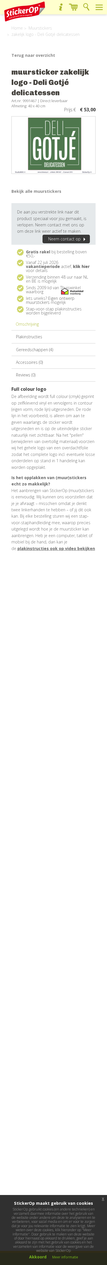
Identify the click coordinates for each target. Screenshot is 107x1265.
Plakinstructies (29, 336)
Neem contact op (64, 239)
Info (61, 7)
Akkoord (38, 1257)
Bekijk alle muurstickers (36, 191)
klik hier (81, 266)
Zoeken (86, 7)
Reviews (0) (25, 375)
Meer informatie (65, 1257)
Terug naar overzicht (33, 55)
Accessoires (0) (29, 362)
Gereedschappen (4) (34, 349)
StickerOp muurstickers (24, 11)
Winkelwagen (73, 7)
